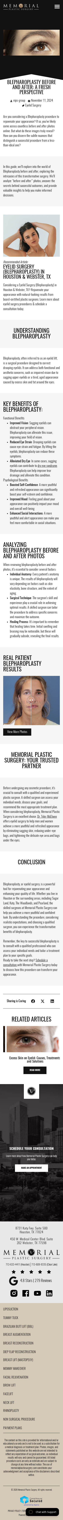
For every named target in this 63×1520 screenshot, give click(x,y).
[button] (17, 732)
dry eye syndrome (47, 466)
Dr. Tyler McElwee (47, 816)
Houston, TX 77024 (31, 1232)
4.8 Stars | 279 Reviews (36, 1281)
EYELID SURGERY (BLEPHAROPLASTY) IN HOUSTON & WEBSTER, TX (27, 272)
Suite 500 (41, 1228)
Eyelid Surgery (33, 105)
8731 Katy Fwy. (25, 1228)
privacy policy (14, 1511)
